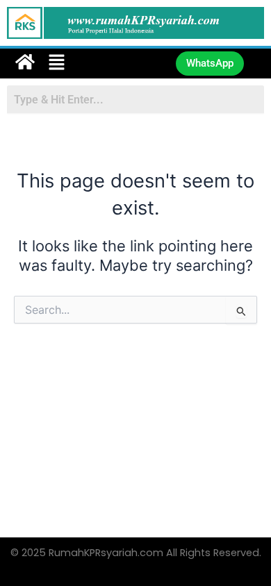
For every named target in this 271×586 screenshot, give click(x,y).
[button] (96, 63)
